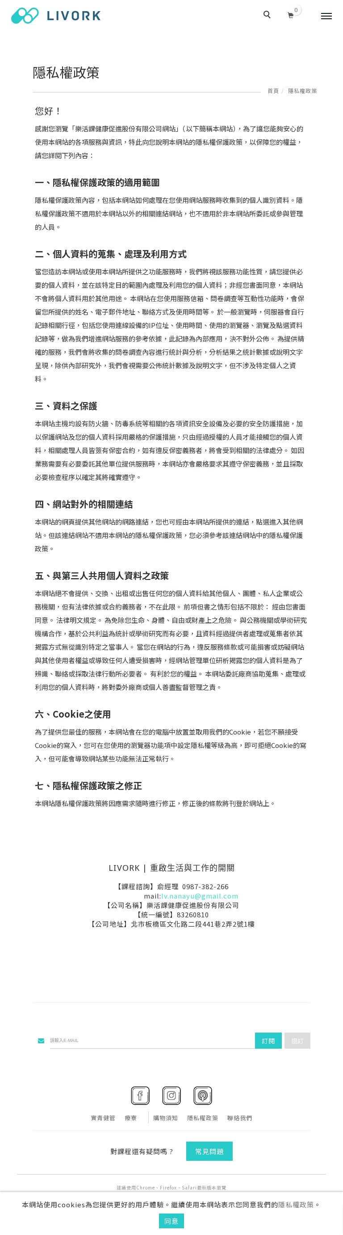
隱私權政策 (296, 1204)
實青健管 (103, 1117)
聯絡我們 (239, 1117)
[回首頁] (56, 15)
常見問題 (209, 1151)
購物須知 (165, 1117)
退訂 (297, 1040)
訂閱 (268, 1040)
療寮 (131, 1117)
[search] (268, 15)
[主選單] (326, 16)
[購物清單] (291, 13)
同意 (171, 1221)
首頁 (273, 90)
